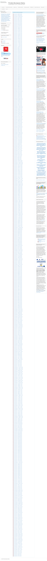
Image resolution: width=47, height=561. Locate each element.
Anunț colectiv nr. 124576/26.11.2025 (18, 191)
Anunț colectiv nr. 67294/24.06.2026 (18, 55)
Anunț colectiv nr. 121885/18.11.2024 (18, 389)
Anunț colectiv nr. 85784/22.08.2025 (18, 244)
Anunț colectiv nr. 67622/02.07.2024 (18, 486)
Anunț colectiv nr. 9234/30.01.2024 (18, 542)
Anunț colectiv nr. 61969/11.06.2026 (18, 72)
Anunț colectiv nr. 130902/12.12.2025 (18, 177)
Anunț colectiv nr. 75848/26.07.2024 (18, 467)
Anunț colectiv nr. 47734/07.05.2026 (18, 105)
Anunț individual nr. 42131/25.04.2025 (18, 325)
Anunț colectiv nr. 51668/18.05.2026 (18, 101)
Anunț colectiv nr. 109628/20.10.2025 (18, 220)
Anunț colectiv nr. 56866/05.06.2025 (18, 305)
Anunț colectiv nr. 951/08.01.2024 (17, 553)
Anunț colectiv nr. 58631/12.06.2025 (18, 297)
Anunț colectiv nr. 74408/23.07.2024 (18, 477)
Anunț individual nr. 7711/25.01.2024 (18, 544)
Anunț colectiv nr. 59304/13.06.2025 (18, 292)
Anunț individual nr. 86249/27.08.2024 (18, 429)
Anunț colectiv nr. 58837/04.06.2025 (18, 85)
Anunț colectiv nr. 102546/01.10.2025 (18, 226)
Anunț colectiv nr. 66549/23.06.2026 (18, 56)
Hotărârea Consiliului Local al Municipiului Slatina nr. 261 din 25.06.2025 (39, 80)
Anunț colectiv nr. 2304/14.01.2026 (18, 153)
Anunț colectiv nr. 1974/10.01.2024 (18, 552)
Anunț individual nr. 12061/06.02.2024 (18, 540)
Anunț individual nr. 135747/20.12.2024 (18, 371)
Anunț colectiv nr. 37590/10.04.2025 (18, 334)
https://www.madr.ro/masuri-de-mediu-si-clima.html (40, 232)
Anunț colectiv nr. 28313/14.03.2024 (18, 530)
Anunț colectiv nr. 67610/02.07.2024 (18, 488)
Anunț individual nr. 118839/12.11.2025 (18, 201)
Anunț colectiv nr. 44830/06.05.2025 (18, 322)
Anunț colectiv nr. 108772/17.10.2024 (18, 406)
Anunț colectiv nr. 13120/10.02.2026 (18, 139)
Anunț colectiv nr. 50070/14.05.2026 (18, 103)
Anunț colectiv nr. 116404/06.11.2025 (18, 206)
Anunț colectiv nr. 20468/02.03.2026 (18, 134)
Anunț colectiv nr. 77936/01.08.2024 (18, 454)
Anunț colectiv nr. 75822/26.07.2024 (18, 474)
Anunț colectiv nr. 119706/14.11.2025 (18, 199)
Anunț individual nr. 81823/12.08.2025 (18, 249)
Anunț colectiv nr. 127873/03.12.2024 (18, 381)
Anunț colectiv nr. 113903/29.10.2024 (18, 400)
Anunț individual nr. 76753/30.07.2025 (18, 258)
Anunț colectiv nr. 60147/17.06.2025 (18, 287)
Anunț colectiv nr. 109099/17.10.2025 (18, 221)
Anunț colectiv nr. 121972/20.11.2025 (18, 192)
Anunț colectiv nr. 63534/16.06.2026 (18, 66)
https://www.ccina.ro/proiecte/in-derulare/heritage (40, 292)
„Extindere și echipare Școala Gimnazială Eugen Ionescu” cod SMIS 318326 (41, 163)
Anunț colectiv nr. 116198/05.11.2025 (18, 207)
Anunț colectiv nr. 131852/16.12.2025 (18, 172)
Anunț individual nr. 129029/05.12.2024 (18, 380)
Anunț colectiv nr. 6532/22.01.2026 (18, 143)
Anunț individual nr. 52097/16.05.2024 (18, 506)
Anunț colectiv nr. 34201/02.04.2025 (18, 340)
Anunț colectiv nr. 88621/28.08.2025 (18, 240)
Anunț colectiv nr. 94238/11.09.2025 (18, 235)
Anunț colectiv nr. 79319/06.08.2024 (18, 439)
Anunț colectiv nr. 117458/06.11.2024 (18, 397)
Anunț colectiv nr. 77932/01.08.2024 (18, 457)
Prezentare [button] (3, 7)
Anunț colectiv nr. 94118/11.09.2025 (18, 236)
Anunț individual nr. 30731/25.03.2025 (18, 344)
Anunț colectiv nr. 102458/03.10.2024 (18, 419)
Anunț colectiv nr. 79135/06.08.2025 (18, 256)
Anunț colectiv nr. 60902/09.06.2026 (18, 76)
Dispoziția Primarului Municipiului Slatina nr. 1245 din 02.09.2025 (41, 90)
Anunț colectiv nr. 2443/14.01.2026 (18, 151)
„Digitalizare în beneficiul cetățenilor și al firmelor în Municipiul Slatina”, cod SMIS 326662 (41, 165)
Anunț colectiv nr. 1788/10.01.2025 (18, 364)
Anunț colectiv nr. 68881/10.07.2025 (18, 265)
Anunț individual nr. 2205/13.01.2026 (18, 154)
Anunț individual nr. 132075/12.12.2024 (18, 378)
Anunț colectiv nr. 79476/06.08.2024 (18, 445)
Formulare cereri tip (3, 17)
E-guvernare (6, 54)
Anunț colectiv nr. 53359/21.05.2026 (18, 96)
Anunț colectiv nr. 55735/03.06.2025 (18, 306)
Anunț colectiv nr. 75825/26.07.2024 (18, 473)
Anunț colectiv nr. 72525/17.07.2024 (18, 476)
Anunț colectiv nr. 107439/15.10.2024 (18, 411)
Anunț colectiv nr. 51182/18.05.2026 (18, 102)
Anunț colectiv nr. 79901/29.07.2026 (18, 27)
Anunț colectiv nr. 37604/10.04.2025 (18, 333)
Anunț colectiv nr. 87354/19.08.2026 (18, 17)
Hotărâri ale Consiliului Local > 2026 (5, 14)
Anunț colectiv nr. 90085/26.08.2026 (18, 15)
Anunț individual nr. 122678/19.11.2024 (18, 388)
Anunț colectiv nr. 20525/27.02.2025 (18, 353)
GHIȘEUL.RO (31, 7)
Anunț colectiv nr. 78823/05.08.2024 (18, 449)
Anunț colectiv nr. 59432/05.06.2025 (18, 84)
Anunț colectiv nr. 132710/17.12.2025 (18, 168)
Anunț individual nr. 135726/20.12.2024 (18, 369)
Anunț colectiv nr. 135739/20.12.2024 (18, 372)
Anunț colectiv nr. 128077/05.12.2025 (18, 182)
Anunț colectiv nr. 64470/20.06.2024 (18, 494)
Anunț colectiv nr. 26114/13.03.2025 (18, 350)
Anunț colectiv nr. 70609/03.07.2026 (18, 40)
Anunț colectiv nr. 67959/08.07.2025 (18, 266)
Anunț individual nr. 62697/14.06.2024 (18, 495)
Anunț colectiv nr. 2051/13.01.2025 (18, 363)
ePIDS (42, 72)
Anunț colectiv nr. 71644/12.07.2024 (18, 485)
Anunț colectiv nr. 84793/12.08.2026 (18, 20)
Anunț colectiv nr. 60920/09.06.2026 (18, 74)
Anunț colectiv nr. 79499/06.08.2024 (18, 440)
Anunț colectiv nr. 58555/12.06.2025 (18, 302)
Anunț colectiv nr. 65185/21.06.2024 (18, 492)
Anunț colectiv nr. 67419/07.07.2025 (18, 267)
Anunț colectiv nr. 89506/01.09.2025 (18, 239)
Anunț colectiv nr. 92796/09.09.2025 (18, 237)
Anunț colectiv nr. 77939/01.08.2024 (18, 453)
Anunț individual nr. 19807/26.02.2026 (18, 133)
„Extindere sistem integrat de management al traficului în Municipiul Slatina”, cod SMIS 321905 (41, 170)
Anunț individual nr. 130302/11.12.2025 (18, 178)
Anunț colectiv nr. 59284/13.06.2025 (18, 293)
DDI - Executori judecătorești (7, 20)
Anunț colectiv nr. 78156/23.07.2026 (18, 29)
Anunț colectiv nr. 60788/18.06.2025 (18, 282)
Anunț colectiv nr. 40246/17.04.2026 (18, 115)
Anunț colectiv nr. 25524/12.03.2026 (18, 130)
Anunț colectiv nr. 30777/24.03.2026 (18, 124)
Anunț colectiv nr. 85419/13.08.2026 (18, 21)
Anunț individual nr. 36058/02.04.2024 (18, 523)
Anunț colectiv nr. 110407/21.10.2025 (18, 219)
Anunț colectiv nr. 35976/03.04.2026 (18, 121)
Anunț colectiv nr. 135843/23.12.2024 (18, 370)
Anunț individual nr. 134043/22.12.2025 (18, 162)
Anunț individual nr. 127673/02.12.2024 (18, 382)
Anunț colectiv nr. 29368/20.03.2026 (18, 125)
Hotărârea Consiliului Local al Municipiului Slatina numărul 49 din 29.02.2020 (41, 240)
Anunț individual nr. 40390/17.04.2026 (18, 116)
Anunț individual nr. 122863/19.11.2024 (18, 387)
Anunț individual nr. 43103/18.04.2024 (18, 520)
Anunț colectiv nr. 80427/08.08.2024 (18, 437)
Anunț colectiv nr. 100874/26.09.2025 (18, 228)
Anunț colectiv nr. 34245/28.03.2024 (18, 525)
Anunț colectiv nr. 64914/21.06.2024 (18, 493)
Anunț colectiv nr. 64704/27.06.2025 (18, 276)
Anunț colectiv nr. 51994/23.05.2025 (18, 313)
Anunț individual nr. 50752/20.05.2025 (18, 314)
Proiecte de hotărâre (6, 19)
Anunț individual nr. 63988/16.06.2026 (18, 64)
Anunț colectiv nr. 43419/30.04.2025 (18, 323)
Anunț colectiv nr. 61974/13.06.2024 (18, 496)
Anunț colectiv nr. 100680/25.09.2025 (18, 229)
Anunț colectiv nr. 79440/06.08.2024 (18, 447)
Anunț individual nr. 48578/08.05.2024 (18, 512)
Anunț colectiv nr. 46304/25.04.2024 (18, 516)
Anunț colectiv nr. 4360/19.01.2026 (18, 149)
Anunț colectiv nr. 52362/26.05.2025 (18, 312)
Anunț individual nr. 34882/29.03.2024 (18, 524)
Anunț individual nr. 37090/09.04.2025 (18, 339)
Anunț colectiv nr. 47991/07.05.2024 (18, 513)
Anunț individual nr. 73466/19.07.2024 (18, 483)
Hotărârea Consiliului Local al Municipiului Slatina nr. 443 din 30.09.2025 (39, 112)
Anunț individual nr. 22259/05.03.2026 (18, 132)
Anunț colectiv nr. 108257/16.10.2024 (18, 407)
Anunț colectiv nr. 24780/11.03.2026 (18, 131)
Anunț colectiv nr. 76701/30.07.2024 (18, 463)
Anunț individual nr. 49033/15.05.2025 (18, 316)
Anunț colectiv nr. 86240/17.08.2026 (18, 18)
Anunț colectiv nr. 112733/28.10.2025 (18, 215)
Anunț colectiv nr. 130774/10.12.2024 (18, 379)
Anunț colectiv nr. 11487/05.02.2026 (18, 141)
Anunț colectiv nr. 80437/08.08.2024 (18, 435)
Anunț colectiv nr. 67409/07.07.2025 (18, 268)
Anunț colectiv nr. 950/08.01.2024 (17, 554)
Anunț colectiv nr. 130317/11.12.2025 (18, 179)
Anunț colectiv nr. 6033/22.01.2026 (18, 144)
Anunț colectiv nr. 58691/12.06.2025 (18, 296)
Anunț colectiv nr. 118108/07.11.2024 (18, 396)
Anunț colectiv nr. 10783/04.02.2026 (18, 142)
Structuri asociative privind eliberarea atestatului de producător (5, 16)
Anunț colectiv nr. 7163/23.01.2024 (18, 545)
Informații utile (38, 35)
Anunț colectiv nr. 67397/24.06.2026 (18, 54)
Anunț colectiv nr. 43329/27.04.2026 (18, 111)
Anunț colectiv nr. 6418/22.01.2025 (18, 361)
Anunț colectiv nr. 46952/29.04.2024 (18, 514)
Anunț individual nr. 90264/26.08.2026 (18, 16)
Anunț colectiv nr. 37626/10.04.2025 (18, 332)
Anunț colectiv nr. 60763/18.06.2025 (18, 284)
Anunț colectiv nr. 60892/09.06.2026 (18, 77)
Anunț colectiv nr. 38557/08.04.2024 (18, 522)
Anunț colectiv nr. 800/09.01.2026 (17, 158)
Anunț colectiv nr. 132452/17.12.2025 (18, 170)
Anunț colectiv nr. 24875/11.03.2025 (18, 352)
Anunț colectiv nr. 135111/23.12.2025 (18, 161)
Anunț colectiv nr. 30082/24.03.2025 (18, 345)
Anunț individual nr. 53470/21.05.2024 (18, 504)
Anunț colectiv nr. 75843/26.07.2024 (18, 468)
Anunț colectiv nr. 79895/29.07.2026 (18, 28)
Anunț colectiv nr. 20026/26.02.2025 (18, 354)
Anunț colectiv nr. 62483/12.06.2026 (18, 68)
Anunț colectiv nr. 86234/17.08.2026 (18, 19)
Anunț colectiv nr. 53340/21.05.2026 (18, 97)
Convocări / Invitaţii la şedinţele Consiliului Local (4, 65)
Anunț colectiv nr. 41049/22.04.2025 (18, 330)
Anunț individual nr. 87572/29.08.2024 (18, 428)
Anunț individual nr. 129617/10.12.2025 (18, 180)
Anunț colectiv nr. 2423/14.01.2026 (18, 152)
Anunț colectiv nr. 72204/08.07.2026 (18, 38)
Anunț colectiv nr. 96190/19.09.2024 (18, 425)
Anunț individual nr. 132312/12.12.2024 (18, 377)
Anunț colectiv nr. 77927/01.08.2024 (18, 458)
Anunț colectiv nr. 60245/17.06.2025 (18, 285)
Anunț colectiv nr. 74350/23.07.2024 (18, 482)
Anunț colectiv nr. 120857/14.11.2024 (18, 392)
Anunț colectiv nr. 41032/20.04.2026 (18, 114)
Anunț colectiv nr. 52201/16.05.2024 (18, 505)
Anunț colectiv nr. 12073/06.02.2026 (18, 140)
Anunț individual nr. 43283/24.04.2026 (18, 112)
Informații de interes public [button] (9, 7)
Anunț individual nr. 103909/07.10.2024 (18, 417)
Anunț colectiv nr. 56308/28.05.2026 (18, 94)
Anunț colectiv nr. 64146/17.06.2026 (18, 63)
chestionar (43, 219)
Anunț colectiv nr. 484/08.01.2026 (17, 159)
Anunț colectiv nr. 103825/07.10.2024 (18, 418)
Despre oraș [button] (15, 7)
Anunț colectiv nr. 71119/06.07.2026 (18, 44)
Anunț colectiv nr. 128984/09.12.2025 (18, 181)
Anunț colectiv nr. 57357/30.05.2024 (18, 501)
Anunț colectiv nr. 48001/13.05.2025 (18, 321)
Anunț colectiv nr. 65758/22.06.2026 (18, 59)
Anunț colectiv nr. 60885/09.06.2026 (18, 78)
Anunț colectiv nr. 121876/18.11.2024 (18, 390)
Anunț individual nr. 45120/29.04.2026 (18, 107)
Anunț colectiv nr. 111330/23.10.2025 (18, 217)
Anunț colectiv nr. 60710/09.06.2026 (18, 82)
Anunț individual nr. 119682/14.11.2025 (18, 200)
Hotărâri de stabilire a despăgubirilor (40, 130)
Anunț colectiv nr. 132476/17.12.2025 (18, 169)
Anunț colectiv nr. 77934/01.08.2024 (18, 455)
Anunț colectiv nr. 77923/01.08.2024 (18, 459)
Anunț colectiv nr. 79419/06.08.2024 (18, 448)
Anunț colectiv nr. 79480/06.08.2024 (18, 444)
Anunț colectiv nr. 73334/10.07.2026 (18, 37)
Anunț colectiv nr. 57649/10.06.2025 (18, 304)
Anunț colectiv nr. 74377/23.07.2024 (18, 478)
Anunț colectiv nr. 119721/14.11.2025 (18, 198)
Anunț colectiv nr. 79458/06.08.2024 (18, 446)
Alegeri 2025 (42, 7)
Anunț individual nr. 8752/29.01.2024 (18, 543)
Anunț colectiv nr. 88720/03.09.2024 (18, 427)
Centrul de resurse (38, 27)
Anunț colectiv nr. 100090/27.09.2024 (18, 420)
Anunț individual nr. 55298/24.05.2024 (18, 503)
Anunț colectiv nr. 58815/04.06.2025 (18, 87)
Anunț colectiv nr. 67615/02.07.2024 (18, 487)
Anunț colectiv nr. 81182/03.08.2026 (18, 25)
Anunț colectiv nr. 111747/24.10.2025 (18, 216)
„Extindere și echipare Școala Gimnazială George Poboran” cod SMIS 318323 (41, 160)
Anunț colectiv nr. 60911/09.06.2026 (18, 75)
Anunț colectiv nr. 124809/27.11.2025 (18, 190)
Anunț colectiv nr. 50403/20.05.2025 (18, 315)
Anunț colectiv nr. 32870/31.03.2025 (18, 341)
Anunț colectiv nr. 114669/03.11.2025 (18, 210)
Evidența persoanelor (26, 7)
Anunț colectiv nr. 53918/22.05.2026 (18, 95)
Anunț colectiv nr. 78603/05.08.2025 (18, 257)
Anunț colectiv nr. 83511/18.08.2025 (18, 248)
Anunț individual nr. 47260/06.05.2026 (18, 106)
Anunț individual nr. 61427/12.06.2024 (18, 497)
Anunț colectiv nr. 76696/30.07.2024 (18, 464)
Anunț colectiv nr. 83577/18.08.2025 (18, 247)
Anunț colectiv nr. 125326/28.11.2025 (18, 189)
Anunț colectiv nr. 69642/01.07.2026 (18, 47)
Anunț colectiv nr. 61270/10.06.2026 (18, 73)
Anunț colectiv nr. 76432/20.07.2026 (18, 34)
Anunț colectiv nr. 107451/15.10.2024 (18, 410)
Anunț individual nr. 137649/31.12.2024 (18, 368)
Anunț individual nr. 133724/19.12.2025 (18, 163)
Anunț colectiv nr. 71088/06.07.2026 (18, 46)
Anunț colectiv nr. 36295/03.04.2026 (18, 120)
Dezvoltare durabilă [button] (20, 7)
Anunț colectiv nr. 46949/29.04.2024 (18, 515)
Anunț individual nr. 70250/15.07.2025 (18, 264)
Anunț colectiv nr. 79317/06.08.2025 (18, 255)
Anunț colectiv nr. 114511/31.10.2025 (18, 211)
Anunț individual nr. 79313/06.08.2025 (18, 254)
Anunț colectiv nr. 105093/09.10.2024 (18, 415)
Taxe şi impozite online (3, 21)
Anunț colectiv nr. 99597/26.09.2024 (18, 421)
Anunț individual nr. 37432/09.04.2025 (18, 335)
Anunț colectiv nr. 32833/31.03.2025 (18, 342)
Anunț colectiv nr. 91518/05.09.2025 (18, 238)
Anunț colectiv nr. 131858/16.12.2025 (18, 171)
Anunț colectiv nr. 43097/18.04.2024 (18, 521)
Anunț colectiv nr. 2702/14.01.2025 (18, 362)
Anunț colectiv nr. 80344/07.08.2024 (18, 438)
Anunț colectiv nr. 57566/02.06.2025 (18, 93)
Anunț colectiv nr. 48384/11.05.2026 (18, 104)
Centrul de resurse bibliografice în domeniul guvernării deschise (40, 15)
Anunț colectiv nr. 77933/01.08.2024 (18, 456)
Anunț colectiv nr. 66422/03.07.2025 (18, 272)
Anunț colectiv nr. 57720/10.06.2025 (18, 303)
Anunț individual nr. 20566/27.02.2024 (18, 539)
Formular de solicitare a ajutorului (41, 71)
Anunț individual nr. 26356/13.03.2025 (18, 349)
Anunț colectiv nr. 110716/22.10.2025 (18, 218)
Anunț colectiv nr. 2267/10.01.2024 (18, 551)
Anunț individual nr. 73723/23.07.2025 (18, 259)
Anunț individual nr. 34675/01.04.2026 (18, 122)
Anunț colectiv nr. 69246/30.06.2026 (18, 49)
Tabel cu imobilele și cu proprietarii (40, 129)
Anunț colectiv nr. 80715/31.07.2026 (18, 26)
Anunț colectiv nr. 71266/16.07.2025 (18, 263)
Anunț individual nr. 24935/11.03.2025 (18, 351)
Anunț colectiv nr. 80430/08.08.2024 (18, 436)
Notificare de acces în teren (41, 241)
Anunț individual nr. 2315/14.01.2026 (18, 150)
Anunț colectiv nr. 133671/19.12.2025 (18, 164)
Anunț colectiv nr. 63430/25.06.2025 (18, 277)
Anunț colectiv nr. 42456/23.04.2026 (18, 113)
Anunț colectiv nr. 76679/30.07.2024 (18, 465)
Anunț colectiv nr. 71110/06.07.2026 (18, 45)
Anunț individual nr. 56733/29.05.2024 (18, 502)
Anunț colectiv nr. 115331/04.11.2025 (18, 208)
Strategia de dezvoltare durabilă (5, 18)
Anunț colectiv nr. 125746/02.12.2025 (18, 188)
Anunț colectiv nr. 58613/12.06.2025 (18, 301)
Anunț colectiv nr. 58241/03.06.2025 (18, 92)
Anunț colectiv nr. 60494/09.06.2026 (18, 83)
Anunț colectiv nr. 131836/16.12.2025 (18, 173)
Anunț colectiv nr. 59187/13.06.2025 (18, 295)
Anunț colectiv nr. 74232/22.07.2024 (18, 475)
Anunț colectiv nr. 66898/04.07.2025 (18, 273)
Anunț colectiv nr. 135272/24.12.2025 (18, 160)
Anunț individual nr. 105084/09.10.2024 (18, 416)
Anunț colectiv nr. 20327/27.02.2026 (18, 135)
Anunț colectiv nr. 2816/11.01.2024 (18, 550)
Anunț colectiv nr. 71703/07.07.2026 (18, 39)
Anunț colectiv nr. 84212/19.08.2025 (18, 246)
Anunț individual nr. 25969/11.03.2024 (18, 533)
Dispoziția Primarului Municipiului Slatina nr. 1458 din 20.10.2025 (41, 123)
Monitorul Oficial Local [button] (37, 7)
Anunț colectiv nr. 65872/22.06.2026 (18, 58)
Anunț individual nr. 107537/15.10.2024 (18, 409)
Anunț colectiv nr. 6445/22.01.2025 (18, 360)
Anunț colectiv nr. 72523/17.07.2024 (18, 484)
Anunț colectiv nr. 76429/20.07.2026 (18, 35)
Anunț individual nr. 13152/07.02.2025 (18, 359)
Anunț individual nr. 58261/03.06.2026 (18, 91)
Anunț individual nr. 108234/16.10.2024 (18, 408)
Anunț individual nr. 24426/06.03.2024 (18, 534)
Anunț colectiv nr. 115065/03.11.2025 (18, 209)
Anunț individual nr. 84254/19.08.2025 (18, 245)
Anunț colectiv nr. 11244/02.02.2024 (18, 541)
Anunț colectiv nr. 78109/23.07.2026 (18, 30)
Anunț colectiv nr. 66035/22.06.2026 (18, 57)
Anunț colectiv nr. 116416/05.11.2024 (18, 398)
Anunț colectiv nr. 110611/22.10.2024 (18, 402)
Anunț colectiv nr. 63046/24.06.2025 (18, 278)
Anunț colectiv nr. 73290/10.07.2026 (18, 36)
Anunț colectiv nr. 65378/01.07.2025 (18, 275)
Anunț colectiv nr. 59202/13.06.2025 (18, 294)
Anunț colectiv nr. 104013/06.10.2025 (18, 225)
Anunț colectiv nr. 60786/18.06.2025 (18, 283)
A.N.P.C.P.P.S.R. (3, 54)
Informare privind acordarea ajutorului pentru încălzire (40, 34)
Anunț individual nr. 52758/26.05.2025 (18, 311)
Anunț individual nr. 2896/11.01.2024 (18, 549)
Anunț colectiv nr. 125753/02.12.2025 (18, 187)
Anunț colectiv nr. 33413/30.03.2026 (18, 123)
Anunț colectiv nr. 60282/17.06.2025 (18, 286)
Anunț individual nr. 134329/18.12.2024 (18, 373)
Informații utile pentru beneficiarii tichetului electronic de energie (40, 70)
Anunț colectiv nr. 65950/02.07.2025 (18, 274)
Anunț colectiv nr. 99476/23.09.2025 (18, 230)
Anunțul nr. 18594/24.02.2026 (39, 131)
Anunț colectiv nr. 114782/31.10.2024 (18, 399)
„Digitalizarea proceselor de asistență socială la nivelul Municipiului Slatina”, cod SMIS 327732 (41, 168)
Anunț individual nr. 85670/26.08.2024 (18, 430)
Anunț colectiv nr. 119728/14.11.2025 (18, 197)
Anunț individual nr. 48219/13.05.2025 (18, 320)
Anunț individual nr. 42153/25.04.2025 (18, 324)
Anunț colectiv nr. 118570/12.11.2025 (18, 202)
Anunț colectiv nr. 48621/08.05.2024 (18, 511)
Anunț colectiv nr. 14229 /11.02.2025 (18, 358)
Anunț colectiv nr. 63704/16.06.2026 (18, 65)
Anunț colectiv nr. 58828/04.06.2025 (18, 86)
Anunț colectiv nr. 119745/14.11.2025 (18, 196)
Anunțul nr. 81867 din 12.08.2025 (40, 88)
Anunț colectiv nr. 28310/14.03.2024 (18, 531)
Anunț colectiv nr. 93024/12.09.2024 (18, 426)
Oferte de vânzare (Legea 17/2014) (5, 15)
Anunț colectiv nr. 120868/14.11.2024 (18, 391)
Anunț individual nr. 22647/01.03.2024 (18, 535)
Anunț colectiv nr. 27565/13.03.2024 (18, 532)
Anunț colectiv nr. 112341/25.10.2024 (18, 401)
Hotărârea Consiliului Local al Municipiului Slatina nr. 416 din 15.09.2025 (39, 102)
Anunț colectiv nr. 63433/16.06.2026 (18, 67)
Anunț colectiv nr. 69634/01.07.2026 (18, 48)
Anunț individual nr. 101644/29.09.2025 (18, 227)
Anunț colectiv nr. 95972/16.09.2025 (18, 234)
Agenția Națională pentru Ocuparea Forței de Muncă (5, 55)
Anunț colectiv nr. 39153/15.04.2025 (18, 331)
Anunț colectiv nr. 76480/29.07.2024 (18, 466)
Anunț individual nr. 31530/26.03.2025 (18, 343)
